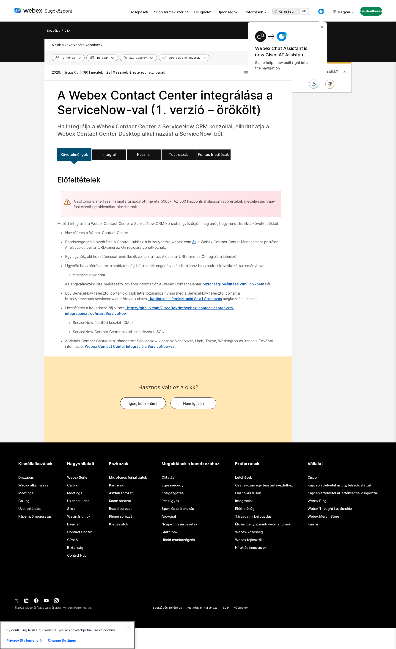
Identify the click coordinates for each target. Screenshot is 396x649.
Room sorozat (120, 501)
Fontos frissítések (213, 154)
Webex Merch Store (323, 516)
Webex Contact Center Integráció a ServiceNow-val (130, 346)
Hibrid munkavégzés (178, 539)
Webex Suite (77, 477)
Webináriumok (78, 516)
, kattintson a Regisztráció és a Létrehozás (185, 298)
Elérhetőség (245, 508)
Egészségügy (173, 485)
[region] (67, 635)
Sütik (226, 607)
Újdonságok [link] (227, 12)
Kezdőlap (53, 30)
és (194, 242)
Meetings (25, 493)
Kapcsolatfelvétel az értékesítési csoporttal (343, 493)
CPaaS (72, 539)
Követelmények (74, 154)
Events (72, 524)
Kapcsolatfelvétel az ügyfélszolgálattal (339, 485)
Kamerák (116, 485)
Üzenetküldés (29, 508)
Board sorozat (120, 508)
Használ (144, 154)
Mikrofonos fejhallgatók (128, 477)
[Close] (128, 627)
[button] (321, 11)
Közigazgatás (172, 493)
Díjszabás (25, 477)
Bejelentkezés (371, 11)
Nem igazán (193, 403)
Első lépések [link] (137, 12)
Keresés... (286, 11)
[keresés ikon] (276, 11)
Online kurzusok (248, 493)
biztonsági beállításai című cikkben (233, 284)
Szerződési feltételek (167, 607)
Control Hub (76, 555)
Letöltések (243, 477)
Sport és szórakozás (178, 508)
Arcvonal (169, 516)
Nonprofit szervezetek (179, 524)
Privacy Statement (22, 640)
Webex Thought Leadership (330, 508)
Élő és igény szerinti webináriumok (263, 524)
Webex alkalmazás (33, 485)
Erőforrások (253, 12)
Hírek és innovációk (250, 547)
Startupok (169, 532)
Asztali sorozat (121, 493)
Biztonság (75, 547)
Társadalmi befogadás (253, 516)
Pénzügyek (170, 501)
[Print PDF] (246, 72)
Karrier (313, 524)
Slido (71, 508)
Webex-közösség (249, 532)
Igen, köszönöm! (143, 403)
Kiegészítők (118, 524)
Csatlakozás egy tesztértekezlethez (264, 485)
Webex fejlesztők (248, 539)
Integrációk (244, 501)
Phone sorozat (120, 516)
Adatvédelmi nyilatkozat (202, 607)
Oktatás (168, 477)
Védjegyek (241, 607)
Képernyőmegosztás (35, 516)
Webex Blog (317, 501)
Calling (24, 501)
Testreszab (179, 154)
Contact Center (79, 532)
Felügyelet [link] (203, 12)
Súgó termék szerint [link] (171, 12)
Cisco (312, 477)
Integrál (109, 154)
